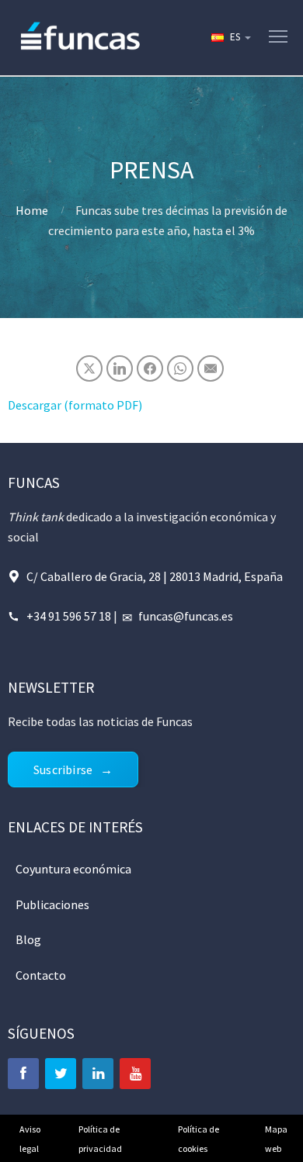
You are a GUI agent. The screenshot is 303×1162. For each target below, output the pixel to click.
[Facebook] (23, 1073)
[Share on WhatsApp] (180, 368)
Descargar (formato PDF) (75, 405)
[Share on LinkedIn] (119, 368)
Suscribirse (62, 769)
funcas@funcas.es (185, 616)
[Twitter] (60, 1073)
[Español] (230, 37)
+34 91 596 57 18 (68, 616)
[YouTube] (135, 1073)
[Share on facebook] (150, 368)
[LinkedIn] (97, 1073)
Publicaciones (52, 904)
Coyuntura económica (73, 869)
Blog (28, 939)
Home (32, 210)
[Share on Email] (210, 368)
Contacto (41, 975)
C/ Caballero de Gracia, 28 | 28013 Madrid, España (154, 576)
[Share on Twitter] (89, 368)
